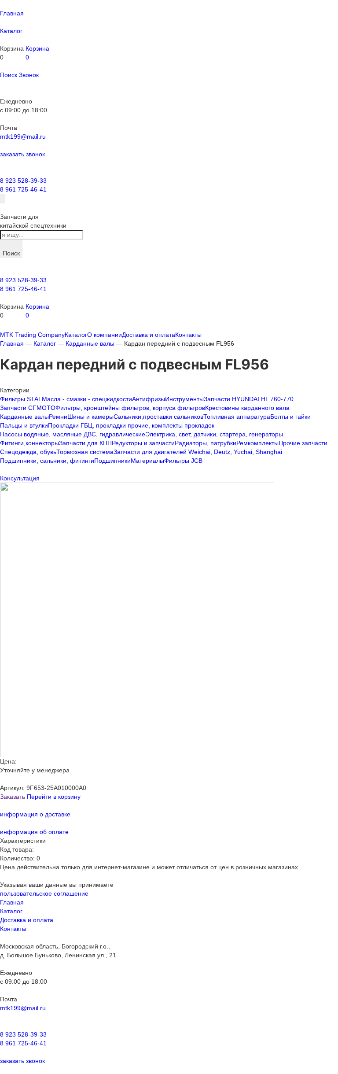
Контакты (13, 928)
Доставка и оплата (26, 919)
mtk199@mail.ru (23, 136)
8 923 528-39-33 (23, 180)
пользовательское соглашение (44, 893)
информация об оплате (34, 831)
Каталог (44, 343)
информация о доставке (35, 814)
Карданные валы (90, 343)
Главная (12, 343)
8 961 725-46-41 (23, 189)
